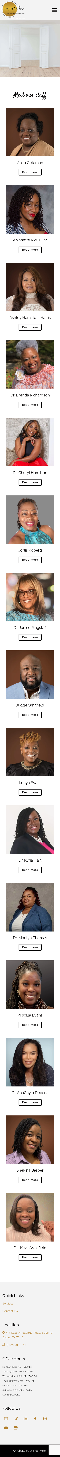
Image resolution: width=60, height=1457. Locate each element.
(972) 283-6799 (17, 1345)
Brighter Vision (38, 1450)
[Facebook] (35, 1418)
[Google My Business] (15, 1427)
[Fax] (25, 1418)
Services (7, 1303)
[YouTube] (6, 1427)
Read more (30, 172)
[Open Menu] (54, 10)
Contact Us (10, 1311)
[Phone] (15, 1418)
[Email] (6, 1418)
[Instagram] (45, 1418)
